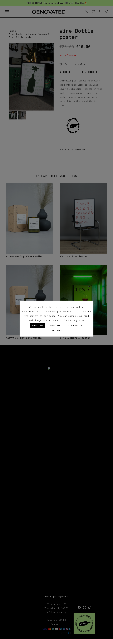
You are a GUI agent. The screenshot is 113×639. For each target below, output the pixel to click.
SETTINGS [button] (57, 330)
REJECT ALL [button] (54, 325)
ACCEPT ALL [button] (37, 325)
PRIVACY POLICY (74, 325)
